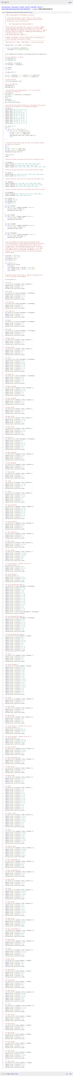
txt (67, 1073)
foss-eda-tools (6, 7)
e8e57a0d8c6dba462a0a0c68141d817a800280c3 (16, 9)
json (70, 1073)
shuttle (22, 7)
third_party (15, 7)
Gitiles (8, 1073)
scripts (35, 9)
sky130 (27, 7)
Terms (16, 1073)
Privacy (12, 1073)
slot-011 (40, 7)
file (31, 12)
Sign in (70, 2)
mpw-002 (33, 7)
